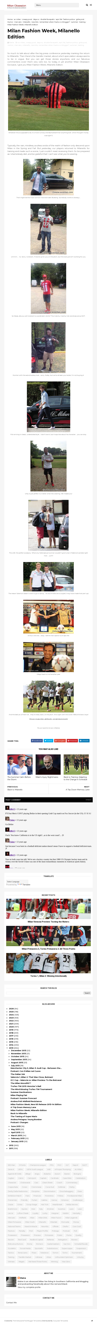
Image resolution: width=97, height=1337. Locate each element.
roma (29, 1244)
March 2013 (16, 1135)
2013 (11, 1048)
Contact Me (11, 1302)
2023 (11, 1018)
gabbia (44, 1200)
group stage (31, 1204)
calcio (20, 1178)
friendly (24, 1200)
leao (80, 1209)
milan (32, 1218)
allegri (28, 1174)
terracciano (22, 1253)
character (12, 1183)
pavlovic (11, 1231)
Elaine (23, 1278)
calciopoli (32, 1178)
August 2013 (17, 1062)
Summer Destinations (21, 1092)
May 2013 (15, 1129)
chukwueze (25, 1183)
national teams (14, 1226)
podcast (66, 1231)
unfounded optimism (64, 1257)
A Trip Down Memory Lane (23, 1107)
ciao (36, 1183)
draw (80, 1191)
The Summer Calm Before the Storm (19, 778)
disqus (88, 800)
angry (37, 1174)
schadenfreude (81, 1244)
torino (65, 1253)
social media (25, 1248)
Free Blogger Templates (32, 1321)
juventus (61, 1209)
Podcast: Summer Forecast (24, 1098)
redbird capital (36, 1240)
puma (69, 1235)
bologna (77, 1174)
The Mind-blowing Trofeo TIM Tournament (31, 1089)
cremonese (36, 1187)
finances (37, 1196)
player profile (42, 1231)
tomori (55, 1253)
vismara (11, 1262)
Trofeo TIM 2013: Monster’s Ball (26, 1086)
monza (76, 1222)
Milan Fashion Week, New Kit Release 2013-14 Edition (36, 1104)
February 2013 (18, 1138)
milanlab (53, 1222)
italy (41, 1209)
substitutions (52, 1248)
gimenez (65, 1200)
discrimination (49, 1191)
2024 (11, 1015)
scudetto (12, 1248)
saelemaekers (53, 1244)
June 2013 (16, 1126)
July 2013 (15, 1065)
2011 (11, 1148)
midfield (22, 1218)
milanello (26, 22)
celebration (80, 1178)
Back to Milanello (19, 1113)
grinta (19, 1204)
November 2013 (18, 1053)
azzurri (57, 1174)
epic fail (59, 19)
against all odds (14, 1174)
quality (78, 1235)
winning (54, 1262)
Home (10, 19)
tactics (11, 1253)
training (82, 22)
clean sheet (47, 1183)
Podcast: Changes (19, 1122)
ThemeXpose (17, 1321)
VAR (49, 1169)
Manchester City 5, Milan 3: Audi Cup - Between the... (36, 1068)
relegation (62, 1240)
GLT (67, 1165)
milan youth (30, 1222)
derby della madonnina (17, 1191)
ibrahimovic (12, 1209)
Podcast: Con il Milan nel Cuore (26, 1071)
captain (43, 1178)
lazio (71, 1209)
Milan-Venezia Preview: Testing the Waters (48, 922)
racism (11, 1240)
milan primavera (14, 1222)
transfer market (24, 1257)
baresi (67, 1174)
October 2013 (18, 1056)
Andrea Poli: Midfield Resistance (26, 1101)
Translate (26, 885)
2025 (11, 1012)
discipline (36, 1191)
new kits (35, 22)
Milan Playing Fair (19, 1095)
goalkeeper (78, 1200)
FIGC (60, 1165)
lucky (45, 1213)
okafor (65, 1226)
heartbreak (57, 1204)
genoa (54, 1200)
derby (72, 1187)
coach (59, 1183)
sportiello (39, 1248)
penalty (22, 1231)
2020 (11, 1027)
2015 (11, 1042)
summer (74, 22)
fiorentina (49, 1196)
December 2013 (19, 1050)
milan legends (71, 1218)
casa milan (67, 1178)
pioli (31, 1231)
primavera (49, 1235)
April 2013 (16, 1132)
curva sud (49, 1187)
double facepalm (47, 19)
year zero (66, 1262)
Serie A (11, 1169)
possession (12, 1235)
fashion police (69, 19)
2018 (11, 1033)
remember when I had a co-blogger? (55, 22)
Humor (10, 22)
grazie (10, 1204)
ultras (48, 1257)
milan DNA (43, 1218)
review (74, 1240)
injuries (24, 1209)
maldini (66, 1213)
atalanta (47, 1174)
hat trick (44, 1204)
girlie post (80, 19)
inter (33, 1209)
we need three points (37, 1262)
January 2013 (17, 1141)
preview (37, 1235)
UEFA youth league (35, 1169)
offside (55, 1226)
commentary (71, 1183)
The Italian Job (18, 1074)
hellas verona (72, 1204)
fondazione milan (74, 1196)
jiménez (50, 1209)
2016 (11, 1039)
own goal (77, 1226)
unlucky (80, 1257)
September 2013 (19, 1059)
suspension (81, 1248)
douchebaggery (66, 1191)
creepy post (27, 19)
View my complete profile (29, 1287)
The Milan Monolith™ (21, 1083)
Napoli (75, 1165)
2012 (11, 1145)
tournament (77, 1253)
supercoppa (67, 1248)
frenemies (12, 1200)
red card (22, 1240)
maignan (55, 1213)
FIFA (51, 1165)
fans (27, 1196)
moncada (65, 1222)
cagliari (11, 1178)
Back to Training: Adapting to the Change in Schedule (75, 778)
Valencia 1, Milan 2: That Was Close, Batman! (32, 1077)
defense (61, 1187)
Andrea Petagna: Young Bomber (26, 1119)
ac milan (17, 19)
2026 (11, 1009)
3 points (22, 1165)
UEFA (20, 1169)
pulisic (59, 1235)
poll (75, 1231)
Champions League (38, 1165)
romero (39, 1244)
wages (21, 1262)
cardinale (55, 1178)
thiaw (34, 1253)
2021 (11, 1024)
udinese (38, 1257)
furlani (34, 1200)
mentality (76, 1213)
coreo (24, 1187)
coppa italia (13, 1187)
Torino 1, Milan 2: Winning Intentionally (48, 976)
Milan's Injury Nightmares (47, 777)
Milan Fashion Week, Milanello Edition (29, 1110)
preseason (25, 1235)
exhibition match (14, 1196)
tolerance (44, 1253)
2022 (11, 1021)
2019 (11, 1030)
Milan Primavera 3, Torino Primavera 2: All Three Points (48, 949)
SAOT (84, 1165)
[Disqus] (48, 836)
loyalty (35, 1213)
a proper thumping (63, 1169)
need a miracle (31, 1226)
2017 (11, 1036)
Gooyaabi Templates (60, 1321)
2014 (11, 1045)
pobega (55, 1231)
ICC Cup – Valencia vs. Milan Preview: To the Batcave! (36, 1080)
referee (50, 1240)
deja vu (36, 19)
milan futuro (56, 1218)
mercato (18, 22)
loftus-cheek (22, 1213)
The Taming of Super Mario (24, 1116)
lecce (10, 1213)
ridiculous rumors (15, 1244)
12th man (11, 1165)
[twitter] (92, 1321)
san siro (67, 1244)
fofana (60, 1196)
